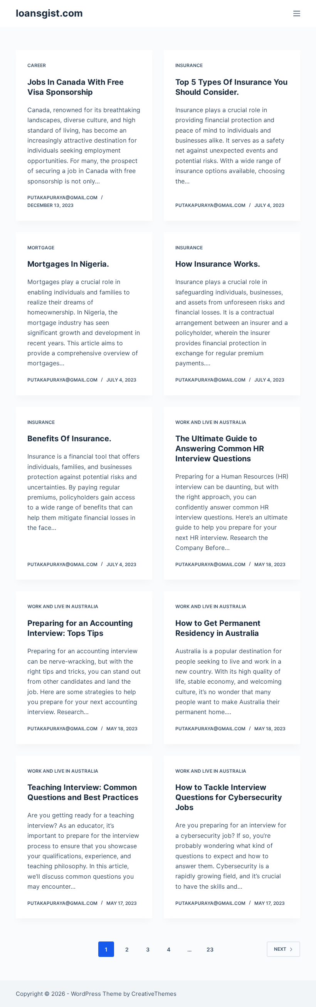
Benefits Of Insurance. (69, 438)
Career (36, 65)
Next (280, 949)
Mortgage (40, 247)
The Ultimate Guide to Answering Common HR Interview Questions (219, 448)
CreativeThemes (153, 993)
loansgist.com (49, 13)
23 (210, 949)
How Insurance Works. (217, 264)
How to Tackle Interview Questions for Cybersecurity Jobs (228, 797)
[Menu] (296, 13)
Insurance (189, 65)
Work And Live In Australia (210, 422)
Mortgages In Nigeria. (68, 264)
